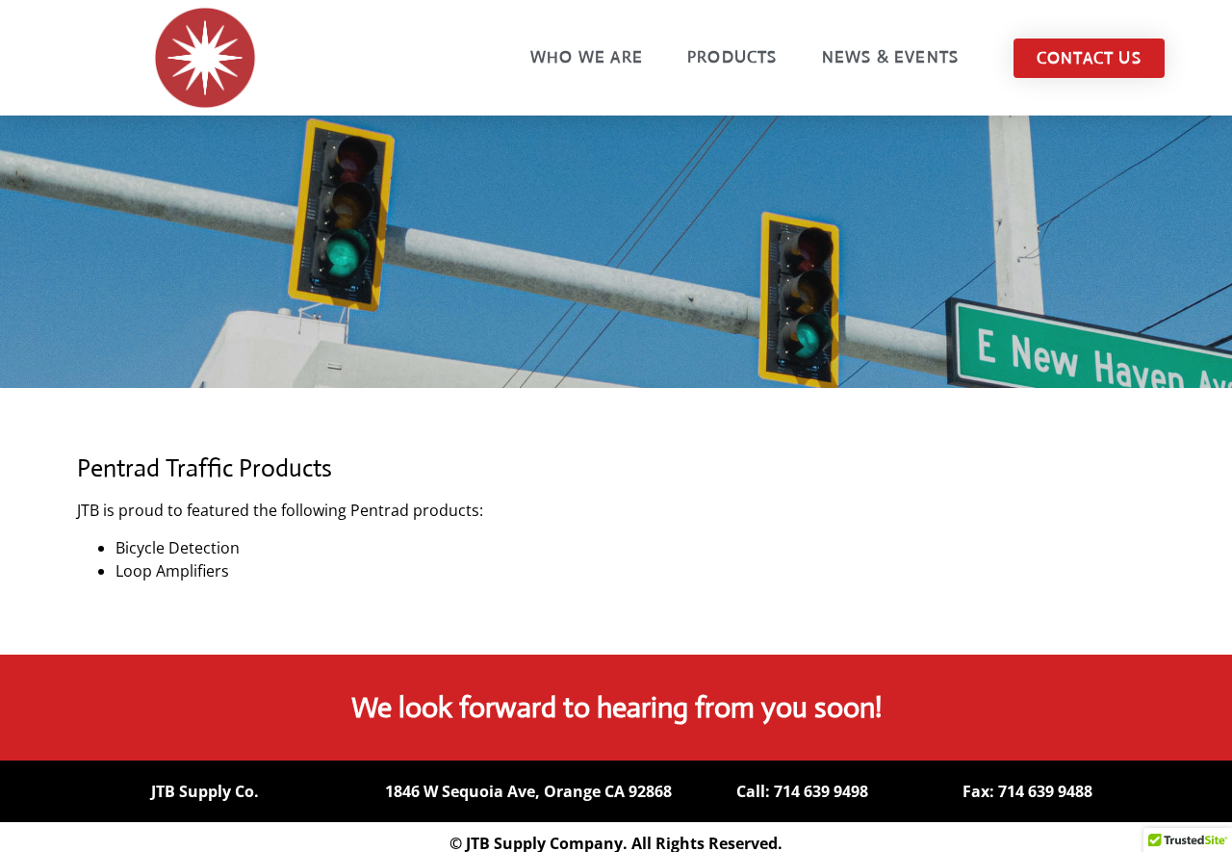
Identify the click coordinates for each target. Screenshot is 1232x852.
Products (732, 57)
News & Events (891, 57)
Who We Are (586, 57)
